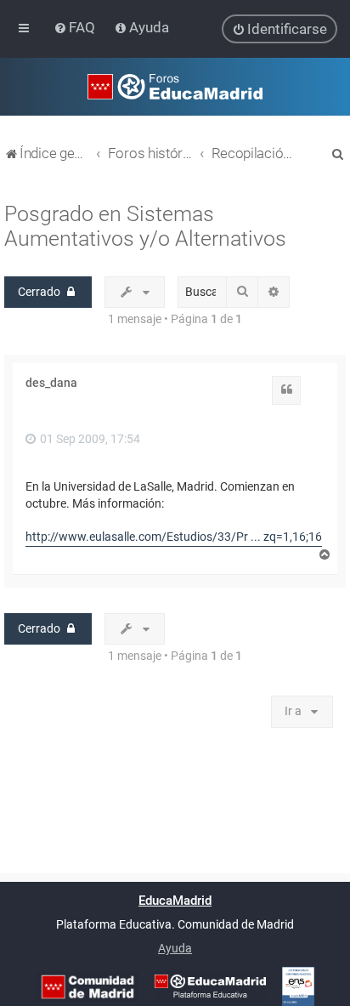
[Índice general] (175, 86)
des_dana (51, 382)
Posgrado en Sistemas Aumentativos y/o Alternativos (145, 226)
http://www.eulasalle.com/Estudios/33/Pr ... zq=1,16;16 (173, 536)
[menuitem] (76, 27)
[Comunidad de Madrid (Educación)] (87, 987)
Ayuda (175, 948)
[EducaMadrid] (210, 986)
